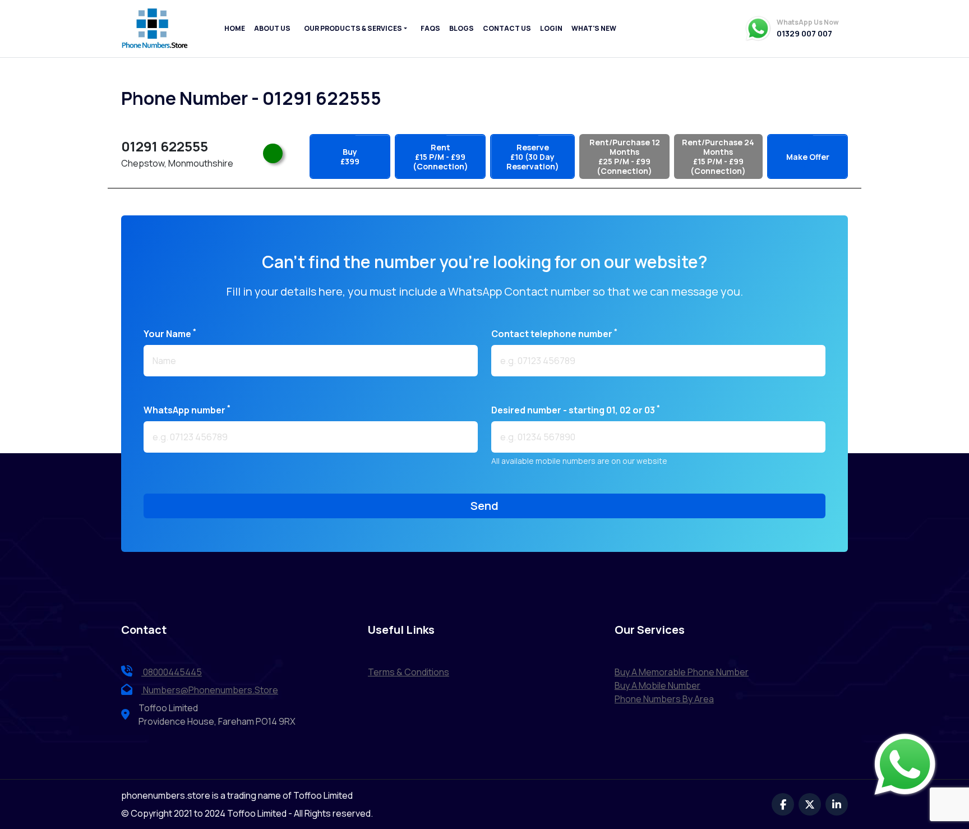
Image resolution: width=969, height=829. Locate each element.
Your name (170, 333)
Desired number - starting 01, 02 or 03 (575, 409)
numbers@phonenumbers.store (210, 690)
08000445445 (171, 672)
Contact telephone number (554, 333)
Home (234, 28)
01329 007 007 (804, 34)
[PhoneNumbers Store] (154, 28)
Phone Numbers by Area (664, 699)
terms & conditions (408, 672)
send (484, 505)
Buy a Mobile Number (657, 685)
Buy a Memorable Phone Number (682, 672)
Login (551, 28)
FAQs (430, 28)
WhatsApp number (187, 409)
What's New (593, 28)
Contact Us (507, 28)
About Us (272, 28)
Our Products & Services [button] (353, 28)
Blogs (461, 28)
